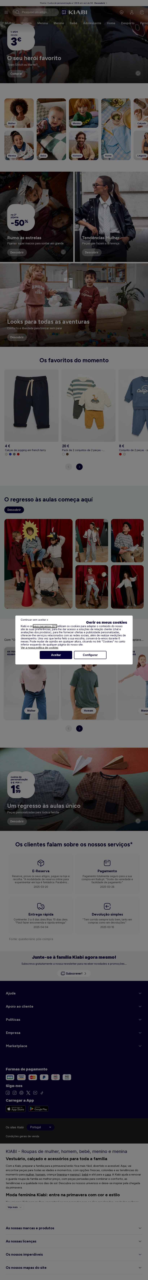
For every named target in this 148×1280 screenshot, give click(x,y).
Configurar (90, 655)
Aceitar (56, 655)
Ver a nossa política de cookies (39, 647)
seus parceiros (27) (45, 626)
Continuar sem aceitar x (34, 619)
